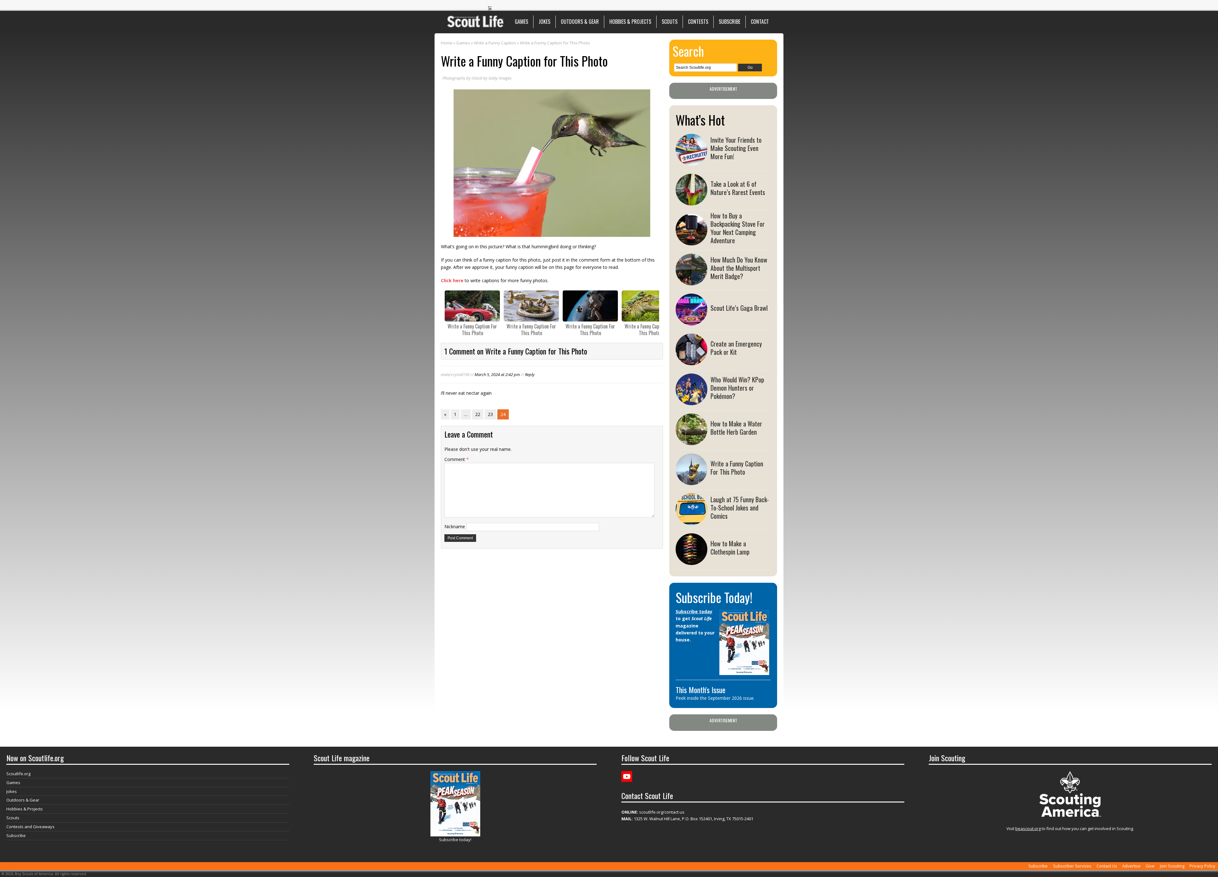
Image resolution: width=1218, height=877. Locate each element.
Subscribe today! (455, 839)
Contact (760, 21)
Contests (698, 21)
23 (490, 414)
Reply (529, 374)
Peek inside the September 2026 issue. (715, 698)
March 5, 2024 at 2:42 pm (497, 374)
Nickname (454, 526)
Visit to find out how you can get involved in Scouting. (1070, 828)
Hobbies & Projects (630, 21)
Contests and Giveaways (30, 826)
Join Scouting (1172, 866)
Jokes (544, 21)
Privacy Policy (1202, 866)
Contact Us (1107, 866)
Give (1150, 866)
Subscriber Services (1072, 866)
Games (521, 21)
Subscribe (729, 21)
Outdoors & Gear (580, 21)
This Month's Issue (700, 689)
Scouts (670, 21)
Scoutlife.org (18, 773)
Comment (456, 459)
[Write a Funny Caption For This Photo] (472, 306)
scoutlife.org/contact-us (652, 812)
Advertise (1131, 866)
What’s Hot (700, 119)
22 (477, 414)
